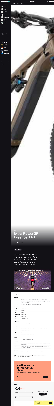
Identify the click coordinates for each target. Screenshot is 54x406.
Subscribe (51, 1)
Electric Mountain (18, 249)
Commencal (20, 231)
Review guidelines (42, 395)
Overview (14, 3)
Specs (18, 3)
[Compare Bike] (22, 242)
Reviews (22, 3)
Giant (6, 33)
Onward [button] (50, 402)
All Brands (8, 36)
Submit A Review (43, 393)
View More (33, 264)
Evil (5, 32)
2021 (15, 231)
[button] (38, 403)
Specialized (2, 34)
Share (51, 6)
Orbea (2, 33)
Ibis (1, 32)
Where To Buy (17, 242)
